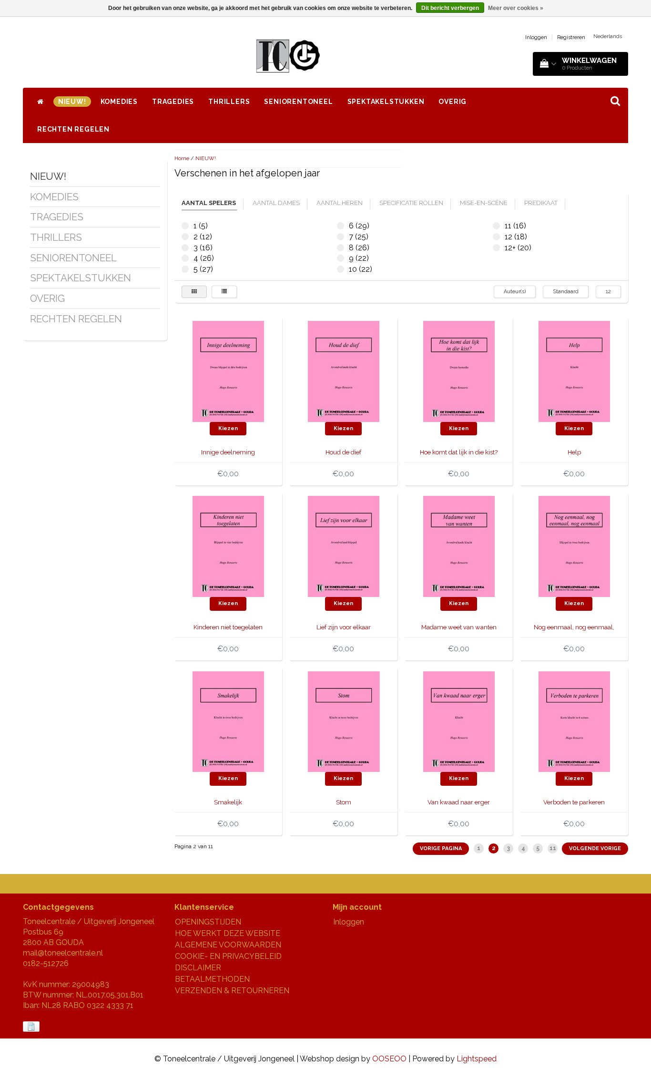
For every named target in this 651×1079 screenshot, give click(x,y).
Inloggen (536, 37)
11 (552, 848)
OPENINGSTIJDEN (208, 921)
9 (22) (340, 258)
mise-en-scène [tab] (484, 202)
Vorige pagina (441, 848)
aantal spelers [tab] (209, 202)
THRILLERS (229, 101)
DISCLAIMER (198, 967)
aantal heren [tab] (339, 202)
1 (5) (185, 225)
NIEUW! (72, 101)
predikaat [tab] (541, 202)
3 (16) (185, 247)
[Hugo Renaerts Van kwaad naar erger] (458, 721)
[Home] (40, 101)
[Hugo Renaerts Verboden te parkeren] (574, 721)
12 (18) (496, 236)
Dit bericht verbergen (450, 8)
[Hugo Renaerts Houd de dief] (343, 370)
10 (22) (340, 269)
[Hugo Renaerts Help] (574, 370)
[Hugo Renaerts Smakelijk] (228, 721)
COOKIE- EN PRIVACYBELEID (228, 956)
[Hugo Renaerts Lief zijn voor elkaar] (343, 545)
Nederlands (607, 36)
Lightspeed (477, 1058)
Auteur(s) (515, 291)
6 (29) (340, 225)
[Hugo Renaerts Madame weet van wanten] (458, 545)
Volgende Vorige (595, 848)
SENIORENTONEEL (298, 101)
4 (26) (185, 258)
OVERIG (452, 101)
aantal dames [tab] (276, 202)
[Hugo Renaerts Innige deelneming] (228, 370)
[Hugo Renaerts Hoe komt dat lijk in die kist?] (458, 370)
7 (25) (340, 236)
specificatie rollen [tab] (411, 202)
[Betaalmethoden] (32, 1026)
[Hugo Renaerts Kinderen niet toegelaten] (228, 545)
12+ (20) (496, 247)
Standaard (566, 291)
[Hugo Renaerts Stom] (343, 721)
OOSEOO (389, 1058)
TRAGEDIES (173, 101)
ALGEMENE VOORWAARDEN (228, 944)
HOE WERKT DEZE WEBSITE (227, 933)
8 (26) (340, 247)
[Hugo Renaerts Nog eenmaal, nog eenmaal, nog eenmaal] (574, 545)
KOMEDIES (119, 101)
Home (181, 158)
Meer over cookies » (515, 8)
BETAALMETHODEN (212, 979)
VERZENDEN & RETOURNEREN (232, 990)
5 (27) (185, 269)
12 (608, 291)
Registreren (571, 37)
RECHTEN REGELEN (73, 129)
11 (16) (496, 225)
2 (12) (185, 236)
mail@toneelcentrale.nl (63, 952)
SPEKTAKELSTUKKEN (386, 101)
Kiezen (228, 428)
